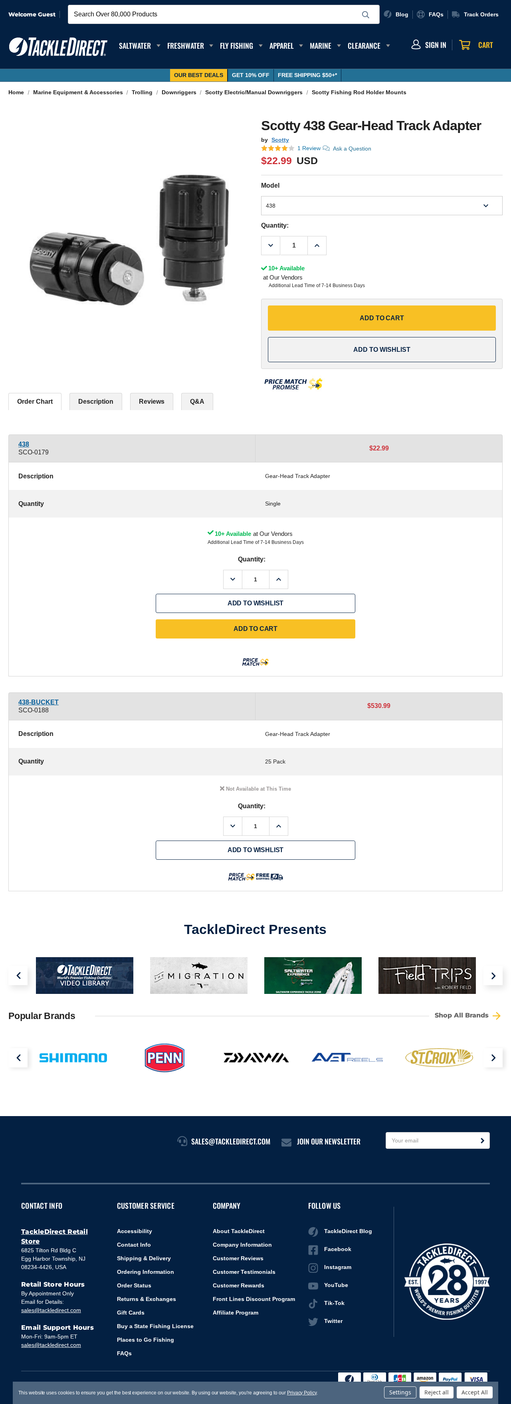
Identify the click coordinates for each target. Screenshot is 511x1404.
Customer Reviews (238, 1258)
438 (23, 444)
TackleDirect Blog (348, 1231)
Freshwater (185, 45)
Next (493, 975)
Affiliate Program (235, 1312)
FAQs (124, 1353)
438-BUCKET (38, 702)
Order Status (134, 1285)
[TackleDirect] (58, 47)
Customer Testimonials (244, 1272)
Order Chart (35, 401)
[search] (366, 15)
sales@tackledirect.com (51, 1310)
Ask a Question (352, 148)
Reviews (151, 401)
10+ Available (233, 533)
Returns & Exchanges (146, 1299)
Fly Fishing (236, 45)
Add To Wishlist (381, 349)
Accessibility (134, 1231)
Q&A (197, 401)
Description (95, 401)
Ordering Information (145, 1272)
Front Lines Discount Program (254, 1299)
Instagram (337, 1267)
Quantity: (275, 225)
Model (270, 185)
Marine (320, 45)
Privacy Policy (302, 1393)
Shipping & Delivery (144, 1258)
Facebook (337, 1249)
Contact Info (134, 1244)
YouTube (336, 1285)
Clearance (364, 45)
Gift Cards (131, 1312)
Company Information (242, 1244)
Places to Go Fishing (145, 1340)
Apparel (281, 45)
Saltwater (135, 45)
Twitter (333, 1321)
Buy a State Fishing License (155, 1326)
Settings (400, 1392)
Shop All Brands (463, 1015)
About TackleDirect (239, 1231)
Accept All (474, 1392)
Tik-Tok (334, 1303)
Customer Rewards (238, 1285)
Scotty (280, 140)
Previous (18, 975)
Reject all (436, 1392)
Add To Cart (382, 318)
